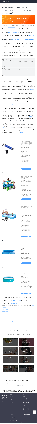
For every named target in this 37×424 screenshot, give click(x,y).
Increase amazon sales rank (6, 319)
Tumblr (18, 380)
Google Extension (26, 408)
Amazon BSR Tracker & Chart (13, 32)
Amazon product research (6, 313)
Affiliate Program (26, 396)
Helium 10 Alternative (26, 406)
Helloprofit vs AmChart (5, 309)
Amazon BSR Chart (29, 116)
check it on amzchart (26, 168)
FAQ (24, 405)
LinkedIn (26, 380)
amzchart (32, 89)
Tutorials (11, 414)
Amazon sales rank (11, 27)
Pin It (29, 380)
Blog (11, 415)
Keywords (11, 398)
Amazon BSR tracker (5, 311)
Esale (24, 415)
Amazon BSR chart (4, 317)
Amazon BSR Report (13, 418)
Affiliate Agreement (26, 398)
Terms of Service (26, 402)
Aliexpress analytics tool (13, 303)
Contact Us (25, 403)
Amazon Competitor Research (28, 409)
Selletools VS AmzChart (5, 315)
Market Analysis (16, 39)
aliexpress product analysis (22, 103)
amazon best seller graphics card (8, 104)
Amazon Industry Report (14, 420)
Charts (11, 399)
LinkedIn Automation (26, 414)
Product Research (28, 39)
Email (20, 380)
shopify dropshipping (9, 321)
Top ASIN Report (12, 417)
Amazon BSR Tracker (17, 300)
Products (11, 396)
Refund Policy (25, 399)
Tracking (11, 402)
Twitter (11, 380)
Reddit (15, 380)
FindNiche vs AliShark (19, 132)
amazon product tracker (28, 56)
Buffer (23, 380)
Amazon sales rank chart (8, 127)
